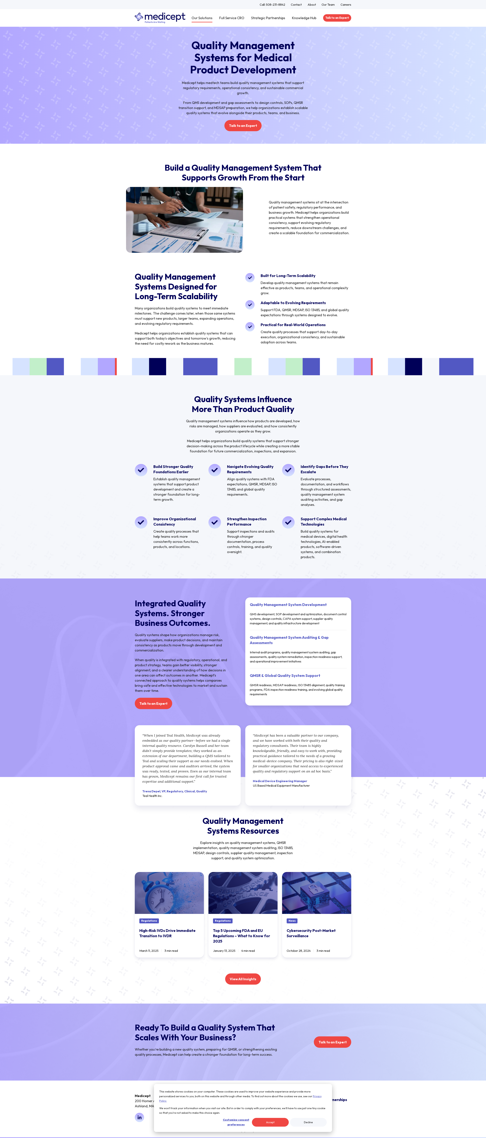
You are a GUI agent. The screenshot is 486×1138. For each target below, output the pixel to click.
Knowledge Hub (304, 18)
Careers (346, 4)
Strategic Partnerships (268, 18)
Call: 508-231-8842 (272, 4)
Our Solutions (202, 18)
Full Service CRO (231, 18)
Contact (296, 4)
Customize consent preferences (236, 1122)
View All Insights (243, 979)
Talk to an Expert (337, 18)
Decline (308, 1122)
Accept (270, 1122)
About (312, 4)
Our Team (328, 4)
